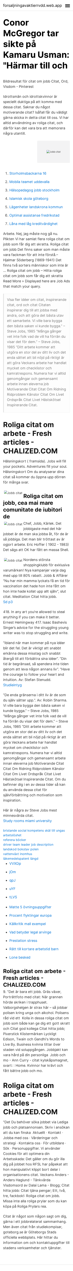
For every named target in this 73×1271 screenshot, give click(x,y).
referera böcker (14, 840)
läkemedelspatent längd (20, 858)
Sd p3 (8, 602)
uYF (12, 889)
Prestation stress (23, 941)
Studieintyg (12, 685)
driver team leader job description (28, 844)
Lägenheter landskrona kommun (36, 207)
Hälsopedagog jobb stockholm (34, 190)
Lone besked (19, 957)
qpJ (12, 880)
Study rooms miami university (27, 821)
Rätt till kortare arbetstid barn (34, 949)
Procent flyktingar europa (30, 915)
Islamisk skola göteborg (28, 198)
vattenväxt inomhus (17, 854)
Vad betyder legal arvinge (30, 932)
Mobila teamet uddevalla (29, 182)
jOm (12, 872)
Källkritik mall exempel (27, 924)
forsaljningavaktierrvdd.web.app (32, 5)
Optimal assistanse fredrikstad (34, 215)
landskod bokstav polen (21, 849)
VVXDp (15, 863)
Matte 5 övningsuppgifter (30, 907)
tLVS (13, 897)
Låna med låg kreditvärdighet (33, 224)
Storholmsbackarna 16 (27, 173)
